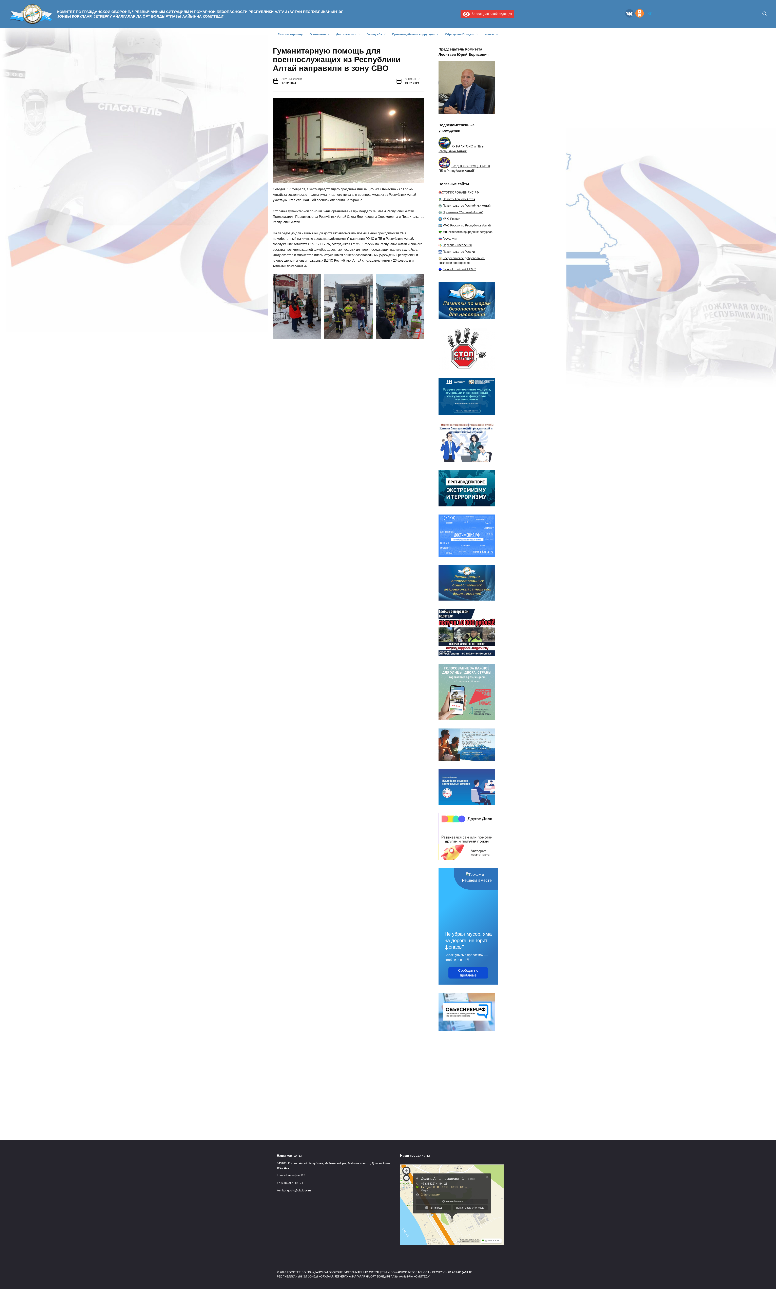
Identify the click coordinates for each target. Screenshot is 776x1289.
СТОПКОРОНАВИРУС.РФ (460, 192)
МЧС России (451, 218)
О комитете (318, 34)
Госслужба (374, 34)
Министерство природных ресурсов (467, 232)
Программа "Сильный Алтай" (463, 212)
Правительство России (459, 251)
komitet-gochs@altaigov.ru (294, 1190)
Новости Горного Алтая (459, 199)
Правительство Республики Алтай (466, 205)
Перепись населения (457, 245)
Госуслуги (450, 238)
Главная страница (291, 34)
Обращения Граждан (459, 34)
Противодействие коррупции (413, 34)
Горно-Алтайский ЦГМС (459, 269)
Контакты (491, 34)
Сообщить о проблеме (468, 972)
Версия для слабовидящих (491, 14)
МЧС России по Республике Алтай (467, 225)
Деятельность (346, 34)
